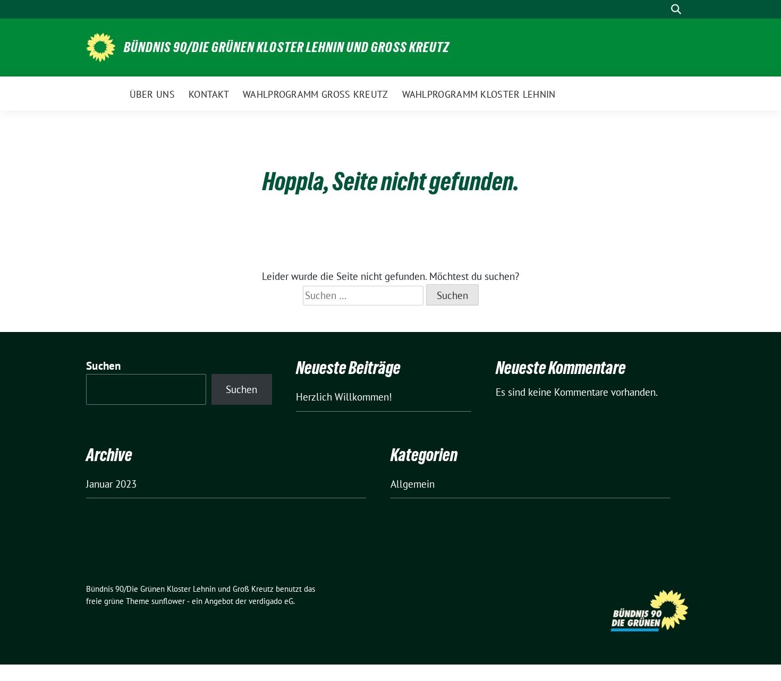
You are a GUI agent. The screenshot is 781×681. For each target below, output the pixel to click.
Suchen (103, 366)
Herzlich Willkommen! (344, 396)
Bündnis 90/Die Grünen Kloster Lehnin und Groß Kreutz (286, 47)
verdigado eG (271, 601)
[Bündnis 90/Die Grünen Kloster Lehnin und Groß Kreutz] (100, 46)
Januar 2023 (111, 484)
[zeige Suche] (676, 9)
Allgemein (412, 484)
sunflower (168, 601)
